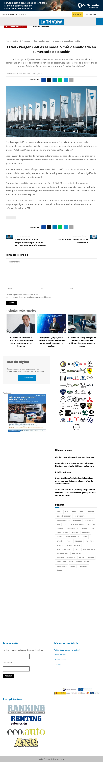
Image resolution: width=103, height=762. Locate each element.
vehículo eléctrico (84, 562)
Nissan (59, 537)
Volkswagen (11, 218)
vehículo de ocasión (65, 562)
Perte (69, 541)
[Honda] (76, 380)
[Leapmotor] (76, 395)
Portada (8, 41)
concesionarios (63, 520)
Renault (60, 545)
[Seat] (68, 416)
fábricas (91, 524)
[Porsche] (90, 409)
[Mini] (83, 402)
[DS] (83, 373)
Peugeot (78, 541)
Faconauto (89, 520)
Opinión (60, 541)
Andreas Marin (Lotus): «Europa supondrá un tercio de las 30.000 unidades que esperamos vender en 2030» (75, 492)
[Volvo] (76, 430)
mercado (75, 533)
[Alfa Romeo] (63, 366)
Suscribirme (28, 377)
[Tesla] (76, 423)
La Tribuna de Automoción (18, 73)
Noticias (15, 41)
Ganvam (60, 528)
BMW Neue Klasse (41, 26)
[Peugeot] (83, 409)
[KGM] (83, 388)
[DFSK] (76, 373)
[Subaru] (63, 423)
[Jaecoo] (63, 388)
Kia (93, 528)
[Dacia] (70, 373)
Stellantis (76, 553)
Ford (65, 524)
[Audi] (70, 366)
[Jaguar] (69, 388)
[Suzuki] (70, 423)
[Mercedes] (70, 402)
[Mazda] (63, 402)
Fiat (58, 524)
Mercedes (86, 533)
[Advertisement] (51, 604)
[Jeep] (76, 388)
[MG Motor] (76, 402)
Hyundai (85, 528)
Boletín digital (18, 361)
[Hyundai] (83, 380)
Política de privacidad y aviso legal (67, 650)
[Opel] (76, 409)
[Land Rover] (70, 395)
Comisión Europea (64, 516)
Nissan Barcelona (73, 537)
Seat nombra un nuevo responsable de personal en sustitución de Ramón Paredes (30, 242)
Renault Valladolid (64, 549)
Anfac (59, 512)
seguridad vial (62, 553)
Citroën (90, 512)
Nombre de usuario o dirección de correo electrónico (23, 650)
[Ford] (70, 380)
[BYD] (83, 366)
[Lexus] (83, 395)
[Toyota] (83, 423)
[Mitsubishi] (90, 402)
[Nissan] (63, 409)
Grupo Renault (72, 528)
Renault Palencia (73, 545)
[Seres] (76, 416)
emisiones (77, 520)
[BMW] (76, 366)
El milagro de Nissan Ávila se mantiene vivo (74, 457)
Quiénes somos (60, 659)
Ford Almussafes (77, 524)
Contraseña (7, 662)
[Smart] (91, 416)
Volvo (72, 566)
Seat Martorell (89, 549)
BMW (74, 512)
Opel (85, 537)
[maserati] (90, 395)
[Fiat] (63, 380)
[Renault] (61, 416)
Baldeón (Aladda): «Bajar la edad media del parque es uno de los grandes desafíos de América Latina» (74, 481)
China (81, 512)
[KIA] (89, 388)
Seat (77, 549)
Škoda (59, 570)
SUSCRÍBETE (77, 15)
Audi (66, 512)
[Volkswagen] (90, 423)
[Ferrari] (90, 373)
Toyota (91, 558)
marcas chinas (62, 533)
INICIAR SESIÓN (91, 14)
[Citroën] (90, 366)
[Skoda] (85, 416)
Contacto (57, 664)
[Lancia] (63, 395)
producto (90, 541)
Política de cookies (61, 655)
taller (81, 558)
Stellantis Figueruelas (66, 558)
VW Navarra (83, 566)
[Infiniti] (90, 380)
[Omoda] (70, 409)
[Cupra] (63, 373)
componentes (80, 516)
